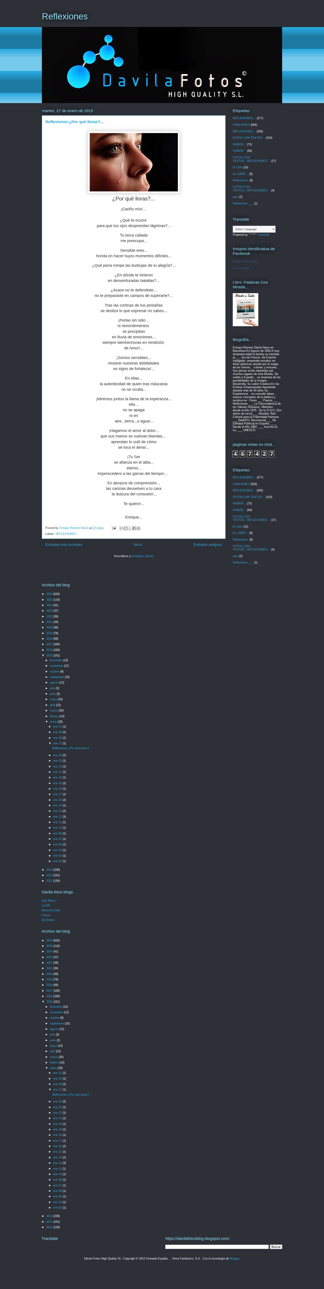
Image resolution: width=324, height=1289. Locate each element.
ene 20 (58, 777)
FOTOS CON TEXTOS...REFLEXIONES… (251, 159)
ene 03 (58, 855)
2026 (49, 594)
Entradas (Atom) (142, 556)
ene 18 (58, 788)
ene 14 (58, 811)
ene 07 (58, 839)
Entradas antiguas (208, 544)
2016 (49, 650)
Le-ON (46, 905)
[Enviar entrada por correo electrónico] (113, 528)
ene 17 (58, 794)
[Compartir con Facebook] (134, 528)
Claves (46, 915)
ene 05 (58, 850)
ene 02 (58, 861)
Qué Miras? (49, 900)
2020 (49, 627)
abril (53, 705)
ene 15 (58, 805)
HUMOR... (239, 144)
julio (53, 688)
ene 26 (58, 755)
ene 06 (58, 844)
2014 (49, 869)
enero (54, 721)
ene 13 (58, 816)
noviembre (57, 665)
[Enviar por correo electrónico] (121, 528)
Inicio (138, 544)
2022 (49, 616)
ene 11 (57, 822)
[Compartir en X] (130, 528)
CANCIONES (241, 124)
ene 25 (58, 760)
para (235, 196)
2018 (49, 638)
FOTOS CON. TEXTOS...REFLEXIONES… (251, 188)
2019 (49, 633)
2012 (49, 880)
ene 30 (58, 732)
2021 (49, 622)
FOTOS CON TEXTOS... (249, 137)
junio (53, 693)
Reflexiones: (241, 180)
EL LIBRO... (240, 174)
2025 (49, 599)
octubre (55, 671)
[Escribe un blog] (126, 528)
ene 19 (58, 783)
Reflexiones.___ (243, 203)
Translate (263, 234)
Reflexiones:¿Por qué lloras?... (74, 122)
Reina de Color (51, 910)
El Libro (237, 167)
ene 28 (58, 737)
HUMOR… (239, 150)
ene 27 (58, 743)
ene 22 (58, 772)
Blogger (234, 1258)
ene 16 (58, 800)
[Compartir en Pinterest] (138, 528)
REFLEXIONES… (67, 533)
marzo (54, 710)
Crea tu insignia (241, 268)
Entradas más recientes (63, 544)
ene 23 (58, 766)
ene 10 (58, 827)
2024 (49, 605)
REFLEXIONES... (244, 131)
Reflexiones (65, 16)
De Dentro (48, 920)
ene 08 (58, 833)
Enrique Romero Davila (245, 261)
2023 (49, 610)
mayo (54, 699)
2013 (49, 875)
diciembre (56, 660)
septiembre (57, 677)
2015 (49, 655)
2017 (49, 644)
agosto (54, 682)
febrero (55, 716)
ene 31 (58, 726)
